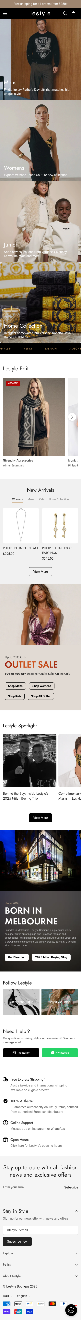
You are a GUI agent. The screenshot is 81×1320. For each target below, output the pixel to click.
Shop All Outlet (41, 696)
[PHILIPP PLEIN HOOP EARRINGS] (60, 526)
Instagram (24, 1052)
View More (40, 818)
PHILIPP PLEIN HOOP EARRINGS (57, 550)
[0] (73, 13)
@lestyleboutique (21, 1002)
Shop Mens (15, 686)
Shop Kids (14, 696)
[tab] (40, 59)
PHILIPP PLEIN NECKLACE (21, 548)
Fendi (8, 348)
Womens (17, 499)
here (21, 1146)
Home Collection (59, 499)
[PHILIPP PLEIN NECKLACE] (21, 526)
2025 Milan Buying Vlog (51, 957)
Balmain (30, 348)
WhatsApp (62, 1052)
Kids (41, 499)
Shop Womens (41, 686)
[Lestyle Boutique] (40, 13)
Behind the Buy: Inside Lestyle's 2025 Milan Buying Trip (25, 796)
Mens (31, 499)
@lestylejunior (60, 1002)
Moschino (56, 348)
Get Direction (16, 957)
